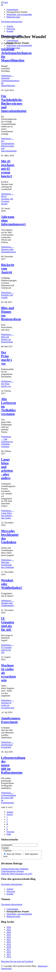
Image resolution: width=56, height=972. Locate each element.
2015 (9, 954)
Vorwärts (10, 832)
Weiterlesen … (10, 81)
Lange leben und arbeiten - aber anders (7, 469)
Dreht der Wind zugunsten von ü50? (16, 874)
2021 (9, 939)
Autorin (10, 26)
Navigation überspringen (11, 21)
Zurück (10, 814)
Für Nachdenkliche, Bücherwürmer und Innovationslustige (14, 103)
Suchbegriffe (6, 845)
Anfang (10, 812)
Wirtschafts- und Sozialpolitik (19, 14)
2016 (9, 952)
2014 (9, 957)
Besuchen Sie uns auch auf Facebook (17, 961)
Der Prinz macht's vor (6, 358)
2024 (9, 932)
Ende (9, 834)
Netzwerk (11, 29)
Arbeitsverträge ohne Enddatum (14, 869)
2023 (9, 934)
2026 (9, 927)
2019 (9, 944)
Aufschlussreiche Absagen (12, 871)
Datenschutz (6, 968)
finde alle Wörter (14, 854)
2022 (9, 937)
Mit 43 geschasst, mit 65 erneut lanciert (8, 168)
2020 (9, 942)
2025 (9, 929)
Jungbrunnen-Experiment (11, 720)
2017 (9, 949)
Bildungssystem (13, 17)
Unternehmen (12, 9)
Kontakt (10, 31)
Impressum (42, 966)
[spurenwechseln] (4, 2)
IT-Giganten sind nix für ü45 (7, 624)
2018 (9, 947)
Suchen (5, 848)
